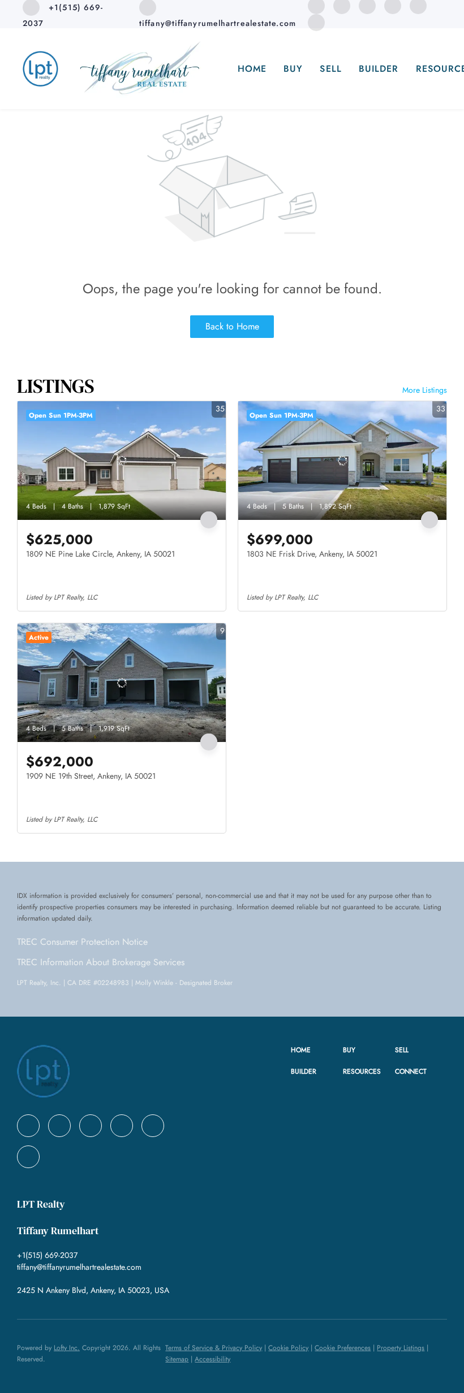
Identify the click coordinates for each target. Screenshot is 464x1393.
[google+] (316, 21)
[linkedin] (59, 1125)
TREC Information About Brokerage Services (100, 962)
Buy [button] (293, 68)
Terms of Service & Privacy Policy (213, 1348)
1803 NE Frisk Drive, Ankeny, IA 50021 (312, 553)
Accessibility (212, 1359)
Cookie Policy (288, 1348)
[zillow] (121, 1125)
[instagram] (152, 1125)
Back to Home (232, 326)
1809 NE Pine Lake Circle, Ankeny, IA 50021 (100, 553)
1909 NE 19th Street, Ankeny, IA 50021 (91, 776)
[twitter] (90, 1125)
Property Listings (400, 1348)
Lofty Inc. (67, 1348)
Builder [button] (379, 68)
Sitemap (176, 1359)
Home (252, 68)
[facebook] (28, 1125)
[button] (317, 1050)
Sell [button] (330, 68)
